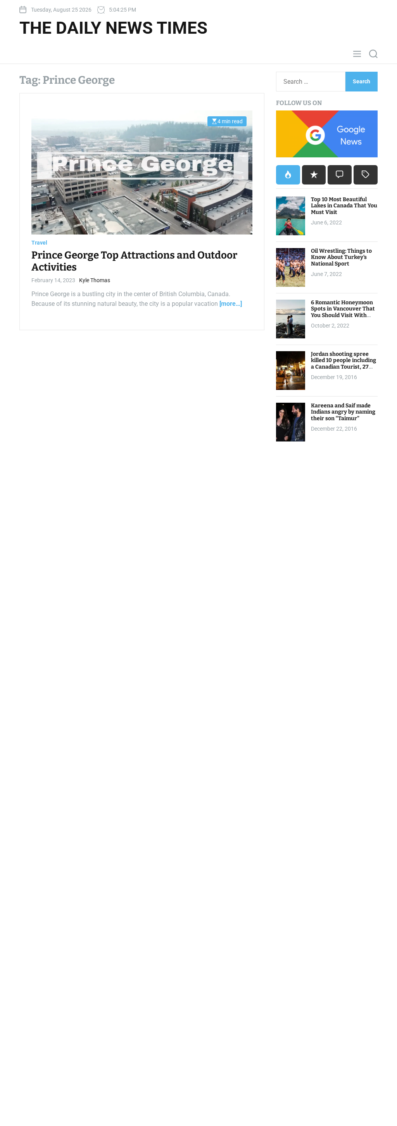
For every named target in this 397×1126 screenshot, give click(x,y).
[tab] (288, 175)
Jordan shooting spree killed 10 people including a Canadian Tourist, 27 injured (343, 364)
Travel (39, 242)
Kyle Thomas (94, 280)
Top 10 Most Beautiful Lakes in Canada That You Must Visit (344, 206)
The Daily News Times (113, 27)
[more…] (230, 303)
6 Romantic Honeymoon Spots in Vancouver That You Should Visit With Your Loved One (343, 312)
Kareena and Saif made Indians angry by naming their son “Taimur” (343, 412)
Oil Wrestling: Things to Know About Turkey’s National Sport (341, 257)
